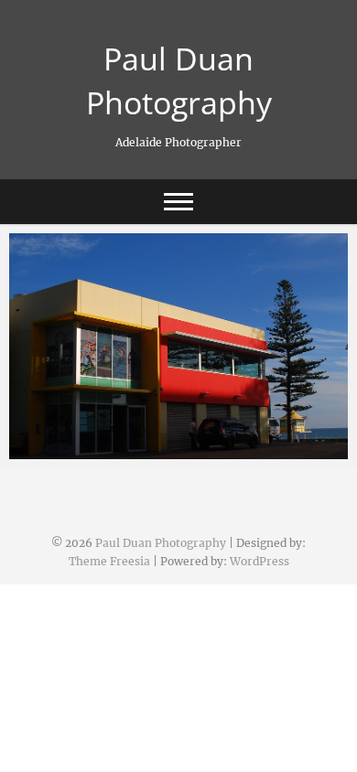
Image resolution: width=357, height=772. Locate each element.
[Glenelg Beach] (178, 346)
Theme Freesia (109, 561)
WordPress (259, 561)
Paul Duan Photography (179, 80)
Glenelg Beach (75, 450)
